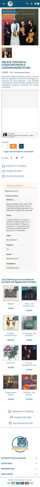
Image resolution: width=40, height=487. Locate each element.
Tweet (17, 158)
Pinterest (22, 158)
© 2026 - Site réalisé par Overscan (20, 480)
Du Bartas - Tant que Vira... (29, 394)
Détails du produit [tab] (15, 186)
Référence (9, 191)
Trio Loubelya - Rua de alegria (29, 334)
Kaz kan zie (11, 363)
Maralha (11, 304)
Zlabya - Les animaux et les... (29, 305)
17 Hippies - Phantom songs (11, 334)
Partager (11, 158)
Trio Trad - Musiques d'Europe (29, 364)
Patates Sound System (10, 394)
